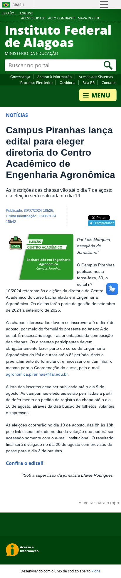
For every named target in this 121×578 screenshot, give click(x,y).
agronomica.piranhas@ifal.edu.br (37, 374)
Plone (95, 571)
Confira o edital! (24, 463)
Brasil (18, 4)
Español (9, 13)
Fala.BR (89, 82)
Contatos (109, 82)
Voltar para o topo (101, 502)
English (26, 13)
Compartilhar (104, 223)
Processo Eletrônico (36, 82)
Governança (20, 76)
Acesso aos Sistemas (96, 76)
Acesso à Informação (54, 76)
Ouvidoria (67, 82)
